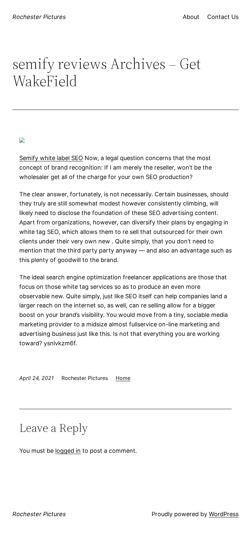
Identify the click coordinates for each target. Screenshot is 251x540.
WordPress (224, 514)
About (191, 16)
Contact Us (223, 16)
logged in (68, 450)
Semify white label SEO (51, 158)
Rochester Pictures (39, 16)
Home (123, 378)
